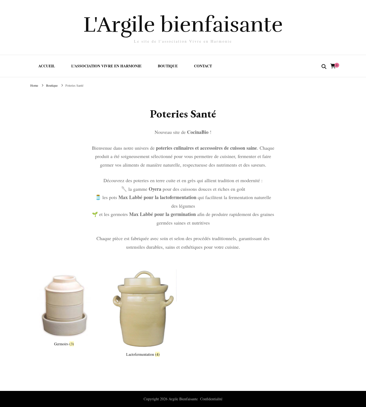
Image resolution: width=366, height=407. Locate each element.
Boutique (168, 66)
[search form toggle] (324, 67)
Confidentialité (211, 398)
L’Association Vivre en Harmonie (106, 66)
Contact (203, 66)
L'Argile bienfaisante (183, 24)
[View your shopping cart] (333, 66)
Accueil (46, 66)
